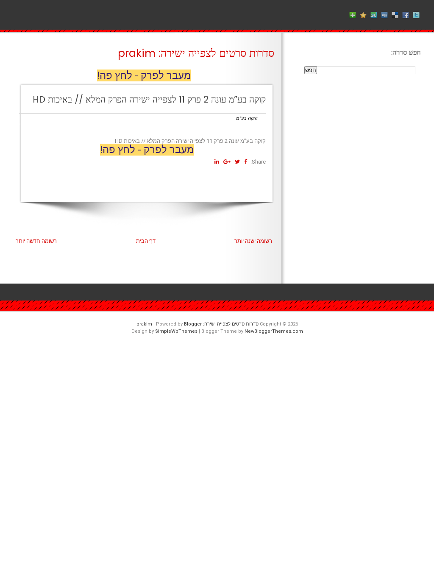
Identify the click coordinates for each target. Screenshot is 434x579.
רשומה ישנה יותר (253, 241)
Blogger (193, 324)
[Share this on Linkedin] (216, 162)
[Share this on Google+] (227, 162)
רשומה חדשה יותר (36, 241)
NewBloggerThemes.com (274, 331)
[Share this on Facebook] (245, 162)
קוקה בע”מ (246, 118)
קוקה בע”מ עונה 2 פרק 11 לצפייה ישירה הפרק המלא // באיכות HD (149, 99)
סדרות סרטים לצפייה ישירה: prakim (196, 53)
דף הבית (146, 241)
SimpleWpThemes (176, 331)
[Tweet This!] (237, 162)
